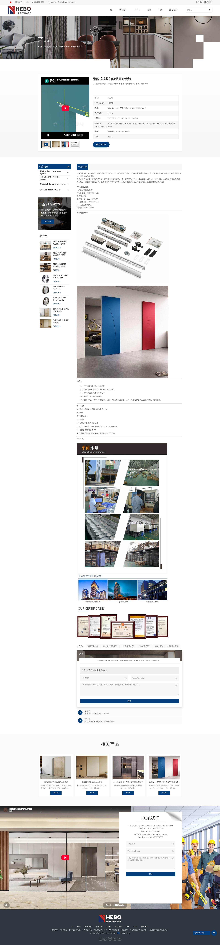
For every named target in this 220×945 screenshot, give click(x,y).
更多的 (56, 793)
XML (135, 927)
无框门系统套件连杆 (100, 930)
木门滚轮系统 (87, 930)
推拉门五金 (63, 930)
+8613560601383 (36, 2)
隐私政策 (145, 927)
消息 (109, 927)
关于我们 (123, 10)
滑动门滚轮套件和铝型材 (138, 930)
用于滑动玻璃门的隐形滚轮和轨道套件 (128, 782)
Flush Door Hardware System (50, 178)
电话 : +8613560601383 (150, 831)
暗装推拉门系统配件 (110, 646)
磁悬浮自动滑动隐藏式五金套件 (61, 310)
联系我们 (18, 2)
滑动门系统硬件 (144, 646)
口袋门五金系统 (172, 646)
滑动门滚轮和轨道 (75, 930)
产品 (136, 10)
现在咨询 (102, 145)
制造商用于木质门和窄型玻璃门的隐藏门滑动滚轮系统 (164, 782)
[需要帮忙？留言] (214, 933)
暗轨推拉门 (159, 646)
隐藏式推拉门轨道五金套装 (61, 322)
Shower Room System (50, 190)
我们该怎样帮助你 (52, 204)
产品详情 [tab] (82, 167)
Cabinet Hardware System (52, 184)
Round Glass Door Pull (59, 288)
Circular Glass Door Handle (59, 299)
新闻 (149, 10)
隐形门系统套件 (93, 646)
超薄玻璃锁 (124, 930)
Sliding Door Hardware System (50, 172)
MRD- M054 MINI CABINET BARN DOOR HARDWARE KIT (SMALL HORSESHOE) (60, 266)
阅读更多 (56, 247)
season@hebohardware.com (63, 2)
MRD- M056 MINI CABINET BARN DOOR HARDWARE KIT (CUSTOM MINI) (60, 243)
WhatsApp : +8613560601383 (150, 837)
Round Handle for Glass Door (61, 277)
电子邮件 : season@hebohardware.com (150, 834)
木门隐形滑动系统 (128, 646)
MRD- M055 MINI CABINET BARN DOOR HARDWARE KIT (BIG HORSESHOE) (60, 254)
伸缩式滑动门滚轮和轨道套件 (158, 930)
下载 (160, 10)
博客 (128, 927)
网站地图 (118, 927)
